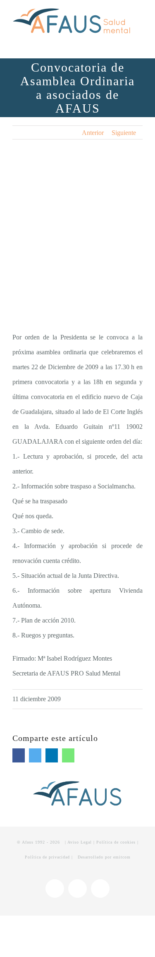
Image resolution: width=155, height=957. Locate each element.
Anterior (93, 132)
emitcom (122, 857)
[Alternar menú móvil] (139, 41)
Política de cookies (116, 842)
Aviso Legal (79, 842)
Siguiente (124, 132)
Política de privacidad (47, 857)
